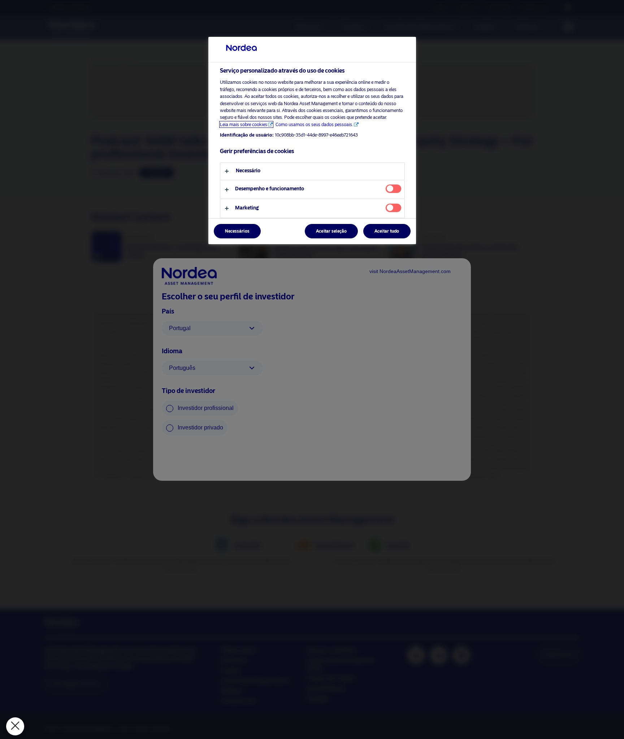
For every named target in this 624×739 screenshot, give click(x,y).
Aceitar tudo (386, 231)
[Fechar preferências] (15, 726)
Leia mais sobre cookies (243, 124)
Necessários (237, 231)
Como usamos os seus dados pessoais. (314, 124)
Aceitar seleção (331, 231)
